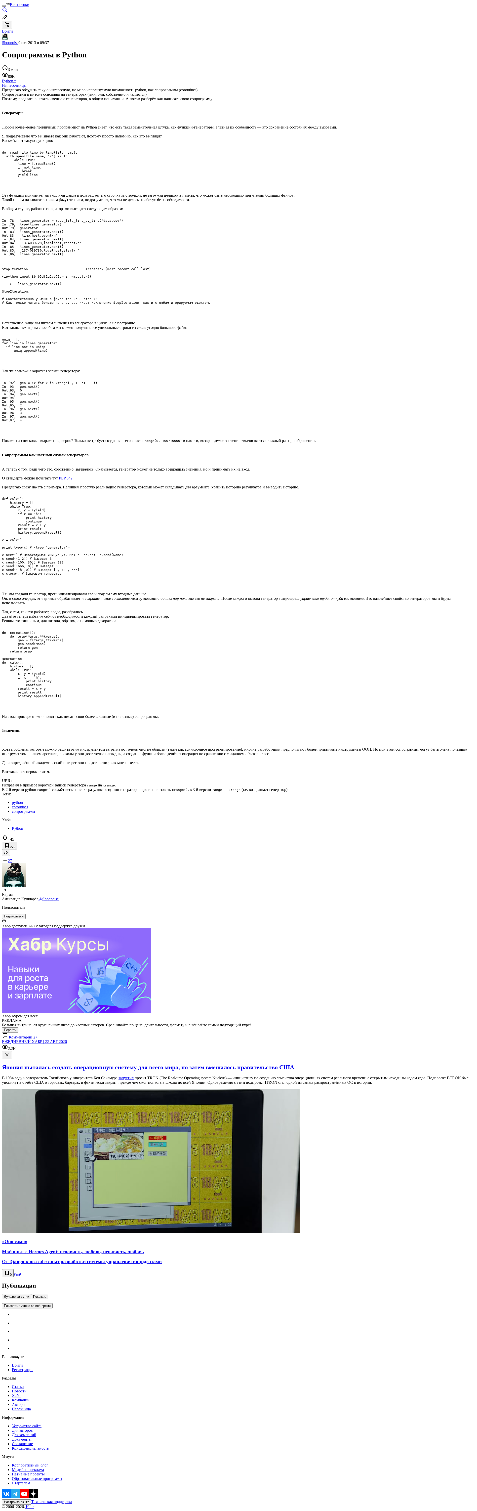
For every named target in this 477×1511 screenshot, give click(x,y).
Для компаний (24, 1435)
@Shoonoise (49, 899)
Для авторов (22, 1430)
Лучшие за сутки (16, 1296)
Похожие (39, 1296)
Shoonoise (10, 43)
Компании (21, 1400)
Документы (22, 1439)
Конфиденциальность (30, 1448)
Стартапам (21, 1483)
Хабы (16, 1395)
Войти (17, 1365)
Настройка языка (16, 1502)
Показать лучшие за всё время (27, 1306)
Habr (29, 1507)
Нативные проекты (28, 1474)
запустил (126, 1078)
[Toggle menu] (4, 6)
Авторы (18, 1404)
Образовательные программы (37, 1478)
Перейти (10, 1030)
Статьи (18, 1386)
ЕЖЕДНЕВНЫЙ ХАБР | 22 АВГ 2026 (34, 1041)
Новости (19, 1391)
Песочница (21, 1409)
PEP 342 (66, 478)
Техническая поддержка (51, 1502)
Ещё (17, 1274)
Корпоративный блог (30, 1465)
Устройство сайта (26, 1426)
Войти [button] (7, 31)
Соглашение (22, 1444)
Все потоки (19, 4)
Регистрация (22, 1370)
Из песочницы (14, 85)
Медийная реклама (28, 1470)
